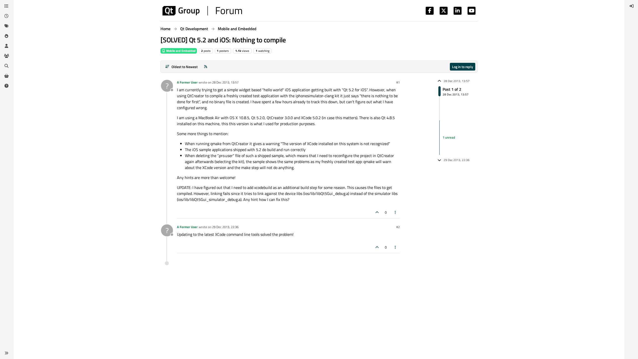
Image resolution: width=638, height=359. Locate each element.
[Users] (6, 46)
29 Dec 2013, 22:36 (225, 226)
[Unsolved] (6, 86)
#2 (398, 226)
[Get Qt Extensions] (6, 76)
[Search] (6, 66)
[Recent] (6, 16)
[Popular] (6, 36)
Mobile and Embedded (180, 50)
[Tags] (6, 26)
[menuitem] (631, 6)
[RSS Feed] (205, 67)
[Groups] (6, 56)
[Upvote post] (377, 212)
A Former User (187, 82)
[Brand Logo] (202, 10)
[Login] (631, 6)
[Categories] (6, 6)
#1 (398, 82)
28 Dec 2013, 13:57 (225, 82)
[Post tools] (395, 212)
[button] (6, 353)
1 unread (449, 137)
